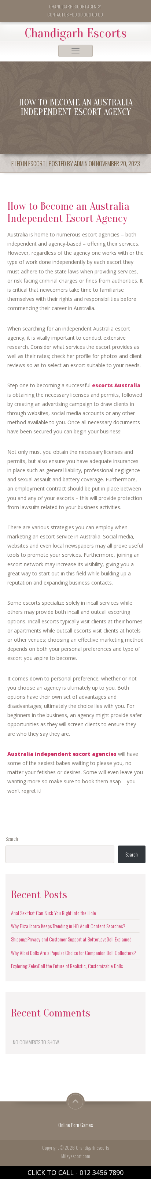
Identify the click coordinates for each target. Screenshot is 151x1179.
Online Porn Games (75, 1124)
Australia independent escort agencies (62, 753)
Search (11, 838)
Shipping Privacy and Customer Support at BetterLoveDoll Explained (71, 939)
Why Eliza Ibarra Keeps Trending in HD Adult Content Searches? (68, 926)
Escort (36, 163)
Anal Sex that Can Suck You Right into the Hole (53, 913)
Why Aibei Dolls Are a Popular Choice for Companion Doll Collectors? (73, 952)
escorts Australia (116, 385)
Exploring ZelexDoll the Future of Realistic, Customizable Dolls (67, 966)
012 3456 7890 (102, 1172)
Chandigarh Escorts (75, 33)
